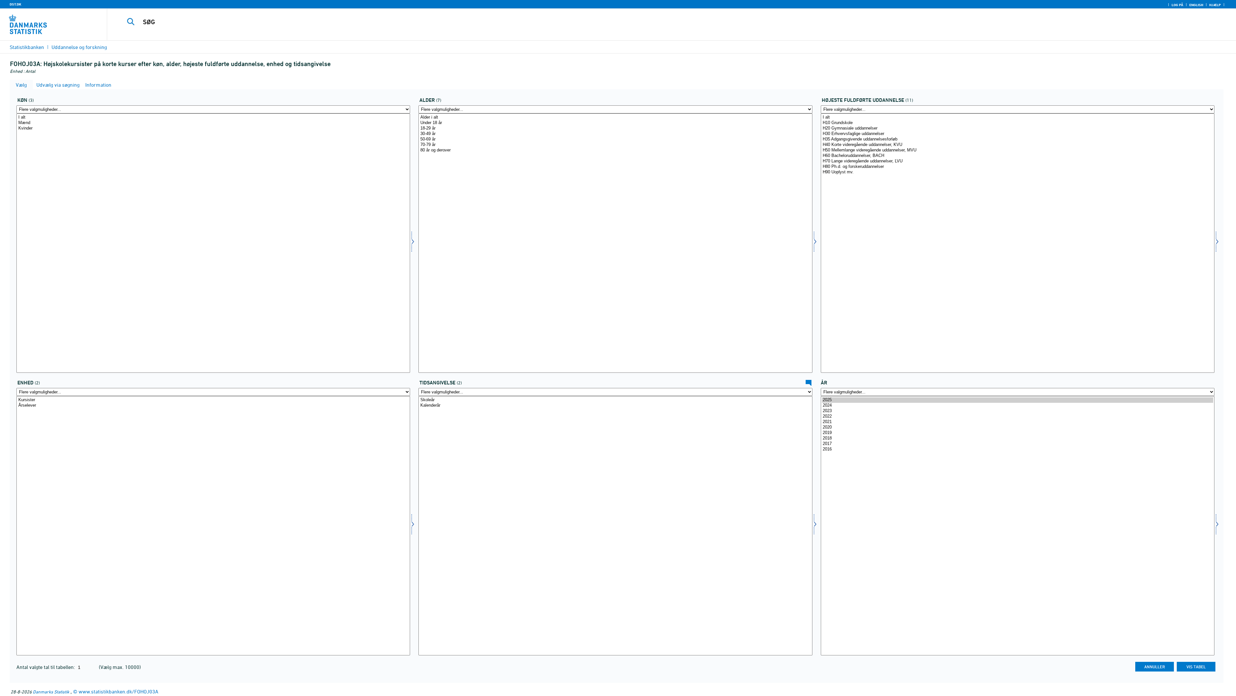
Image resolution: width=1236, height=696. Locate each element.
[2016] (1017, 449)
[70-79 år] (615, 145)
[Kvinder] (213, 128)
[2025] (1017, 400)
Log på (1177, 5)
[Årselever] (213, 405)
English (1196, 5)
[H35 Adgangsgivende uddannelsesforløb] (1017, 139)
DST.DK (15, 4)
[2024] (1017, 405)
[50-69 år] (615, 139)
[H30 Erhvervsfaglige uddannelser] (1017, 134)
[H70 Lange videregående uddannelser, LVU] (1017, 161)
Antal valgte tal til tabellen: (46, 667)
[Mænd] (213, 123)
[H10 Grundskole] (1017, 123)
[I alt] (213, 117)
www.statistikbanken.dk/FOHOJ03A (118, 691)
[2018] (1017, 438)
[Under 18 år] (615, 123)
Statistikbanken (27, 47)
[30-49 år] (615, 134)
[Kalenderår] (615, 405)
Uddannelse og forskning (79, 47)
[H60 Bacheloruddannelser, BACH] (1017, 156)
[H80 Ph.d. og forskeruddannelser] (1017, 166)
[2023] (1017, 411)
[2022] (1017, 416)
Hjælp (1215, 5)
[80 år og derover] (615, 150)
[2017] (1017, 444)
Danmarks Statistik (51, 691)
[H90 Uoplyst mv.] (1017, 172)
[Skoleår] (615, 400)
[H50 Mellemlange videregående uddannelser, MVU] (1017, 150)
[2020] (1017, 427)
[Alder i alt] (615, 117)
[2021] (1017, 422)
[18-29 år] (615, 128)
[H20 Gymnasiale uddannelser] (1017, 128)
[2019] (1017, 433)
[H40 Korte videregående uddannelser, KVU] (1017, 145)
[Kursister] (213, 400)
